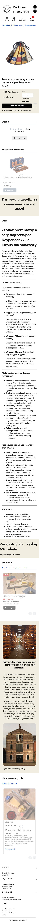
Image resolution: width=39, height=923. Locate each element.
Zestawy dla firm (7, 911)
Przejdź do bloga (8, 783)
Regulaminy (5, 875)
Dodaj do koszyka (17, 105)
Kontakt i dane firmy (8, 909)
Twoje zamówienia (8, 884)
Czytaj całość (10, 849)
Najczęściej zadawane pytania (11, 899)
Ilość (23, 92)
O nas (4, 915)
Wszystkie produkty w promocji (13, 568)
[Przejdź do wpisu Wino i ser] (19, 804)
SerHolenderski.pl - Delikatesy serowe (12, 26)
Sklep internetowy (17, 920)
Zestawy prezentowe (30, 26)
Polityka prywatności (8, 897)
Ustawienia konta (7, 886)
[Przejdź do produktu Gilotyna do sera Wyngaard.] (19, 583)
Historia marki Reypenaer (9, 913)
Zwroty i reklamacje (8, 873)
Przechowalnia (6, 888)
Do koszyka (9, 608)
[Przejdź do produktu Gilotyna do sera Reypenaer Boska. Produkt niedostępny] (19, 165)
